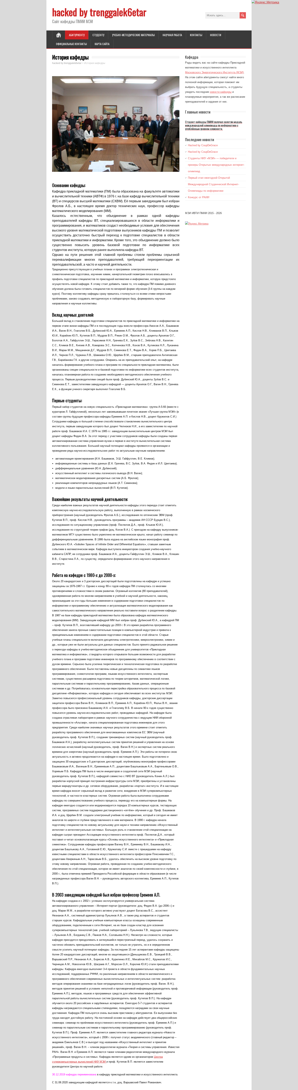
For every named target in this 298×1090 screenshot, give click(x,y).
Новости (215, 35)
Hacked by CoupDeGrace (203, 145)
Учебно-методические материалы (133, 35)
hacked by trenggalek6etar (99, 12)
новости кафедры (221, 91)
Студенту (98, 35)
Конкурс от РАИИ (198, 197)
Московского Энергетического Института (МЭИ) (214, 72)
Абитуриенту (77, 35)
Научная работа (172, 35)
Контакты (196, 35)
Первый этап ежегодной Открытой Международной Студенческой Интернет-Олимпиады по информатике (213, 184)
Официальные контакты (71, 44)
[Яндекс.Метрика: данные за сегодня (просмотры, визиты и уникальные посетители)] (196, 223)
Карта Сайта (102, 44)
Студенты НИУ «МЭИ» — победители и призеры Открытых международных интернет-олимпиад (216, 165)
